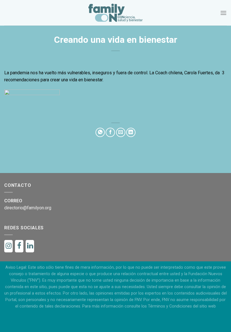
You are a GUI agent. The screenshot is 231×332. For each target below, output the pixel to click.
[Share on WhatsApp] (100, 132)
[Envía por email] (120, 132)
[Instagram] (8, 246)
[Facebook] (19, 246)
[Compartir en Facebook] (110, 132)
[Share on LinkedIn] (131, 132)
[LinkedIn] (30, 246)
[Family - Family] (115, 12)
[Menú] (223, 13)
